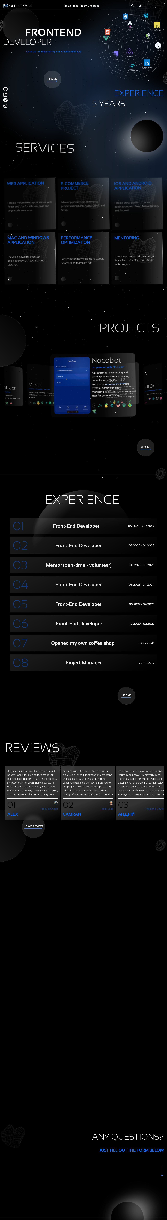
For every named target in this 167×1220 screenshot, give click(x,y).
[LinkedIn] (5, 94)
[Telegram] (5, 100)
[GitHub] (5, 89)
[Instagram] (5, 106)
